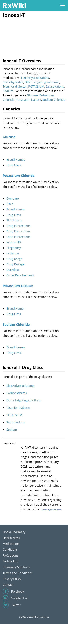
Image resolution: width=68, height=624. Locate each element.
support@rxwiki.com (51, 509)
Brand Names (15, 160)
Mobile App (10, 561)
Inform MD (13, 242)
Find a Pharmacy (14, 532)
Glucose (32, 95)
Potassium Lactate (28, 100)
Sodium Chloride (53, 100)
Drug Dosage (15, 264)
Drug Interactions (18, 226)
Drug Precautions (18, 231)
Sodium (8, 91)
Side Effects (14, 220)
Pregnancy (13, 248)
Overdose (13, 270)
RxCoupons (10, 555)
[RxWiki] (14, 5)
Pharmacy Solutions (16, 567)
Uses (9, 204)
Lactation (12, 253)
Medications (11, 544)
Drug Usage (14, 259)
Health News (11, 538)
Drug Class (13, 165)
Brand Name (15, 309)
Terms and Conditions (18, 573)
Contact (8, 585)
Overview (12, 198)
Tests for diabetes (15, 86)
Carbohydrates (13, 82)
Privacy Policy (12, 579)
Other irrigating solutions (42, 82)
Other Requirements (20, 275)
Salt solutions (55, 86)
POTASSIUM (36, 86)
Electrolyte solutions (35, 78)
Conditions (10, 550)
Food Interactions (18, 237)
